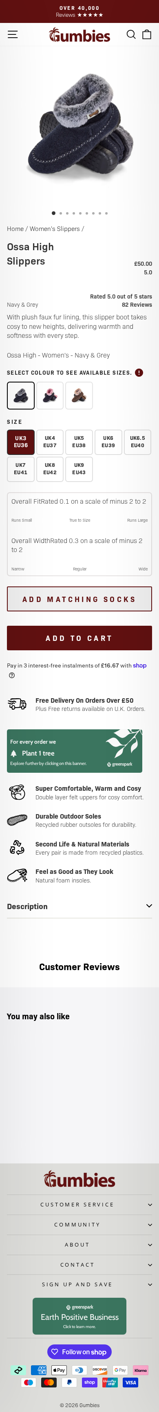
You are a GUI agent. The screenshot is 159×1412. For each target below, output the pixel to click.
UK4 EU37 (50, 441)
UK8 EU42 (50, 468)
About (77, 1244)
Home (15, 228)
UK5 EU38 (79, 441)
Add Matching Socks (79, 599)
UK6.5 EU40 (138, 441)
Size (15, 421)
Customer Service (77, 1204)
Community (77, 1224)
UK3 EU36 (21, 441)
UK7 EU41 (20, 468)
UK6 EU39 (108, 441)
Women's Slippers (55, 228)
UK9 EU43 (79, 468)
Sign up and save (77, 1284)
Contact (77, 1264)
